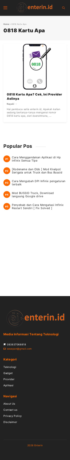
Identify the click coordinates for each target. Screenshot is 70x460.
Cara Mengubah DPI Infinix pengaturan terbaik (38, 183)
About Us (9, 403)
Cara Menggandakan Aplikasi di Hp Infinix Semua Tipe (36, 159)
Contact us (10, 409)
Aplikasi (8, 385)
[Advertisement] (35, 257)
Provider (9, 379)
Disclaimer (10, 422)
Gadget (8, 373)
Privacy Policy (12, 416)
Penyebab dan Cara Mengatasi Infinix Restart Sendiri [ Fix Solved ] (38, 206)
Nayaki (10, 104)
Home (6, 24)
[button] (63, 8)
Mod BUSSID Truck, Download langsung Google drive (33, 194)
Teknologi (9, 367)
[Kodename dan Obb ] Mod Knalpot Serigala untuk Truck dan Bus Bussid (37, 171)
